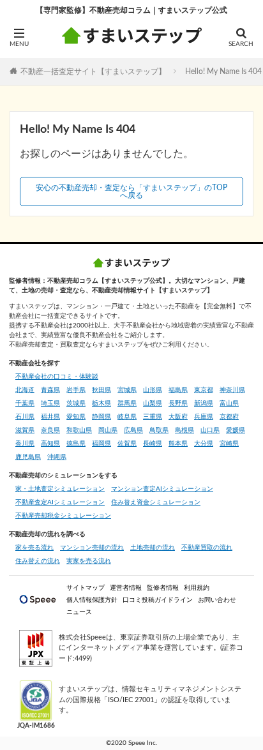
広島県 (133, 430)
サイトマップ (85, 588)
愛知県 (76, 417)
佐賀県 (127, 443)
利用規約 (196, 588)
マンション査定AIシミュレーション (162, 489)
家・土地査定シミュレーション (60, 489)
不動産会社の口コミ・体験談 (56, 376)
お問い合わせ (217, 600)
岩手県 (76, 390)
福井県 (50, 417)
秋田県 (101, 390)
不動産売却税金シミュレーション (63, 516)
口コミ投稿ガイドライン (158, 600)
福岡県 (101, 443)
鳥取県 (159, 430)
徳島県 (76, 443)
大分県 (203, 443)
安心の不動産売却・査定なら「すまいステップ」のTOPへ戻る (131, 191)
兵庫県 (203, 417)
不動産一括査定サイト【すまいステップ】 (93, 71)
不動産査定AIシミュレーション (60, 502)
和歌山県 (79, 430)
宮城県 (127, 390)
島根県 (184, 430)
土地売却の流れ (152, 547)
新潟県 (203, 403)
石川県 (24, 417)
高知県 (50, 443)
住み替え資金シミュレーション (155, 502)
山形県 (152, 390)
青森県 (50, 390)
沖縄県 (56, 457)
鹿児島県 (28, 457)
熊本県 (178, 443)
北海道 (24, 390)
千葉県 (24, 403)
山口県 (210, 430)
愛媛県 (235, 430)
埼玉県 (50, 403)
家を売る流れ (34, 547)
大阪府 (178, 417)
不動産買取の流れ (206, 547)
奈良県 (50, 430)
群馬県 (127, 403)
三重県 (152, 417)
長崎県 (152, 443)
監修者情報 (163, 588)
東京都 (203, 390)
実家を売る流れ (88, 561)
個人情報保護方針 (91, 600)
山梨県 (152, 403)
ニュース (79, 612)
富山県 (229, 403)
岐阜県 (127, 417)
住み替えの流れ (37, 561)
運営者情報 (126, 588)
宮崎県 (229, 443)
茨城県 (76, 403)
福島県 (178, 390)
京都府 (229, 417)
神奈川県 (232, 390)
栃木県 (101, 403)
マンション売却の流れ (92, 547)
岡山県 (107, 430)
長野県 (178, 403)
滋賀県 (24, 430)
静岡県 (101, 417)
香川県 (24, 443)
